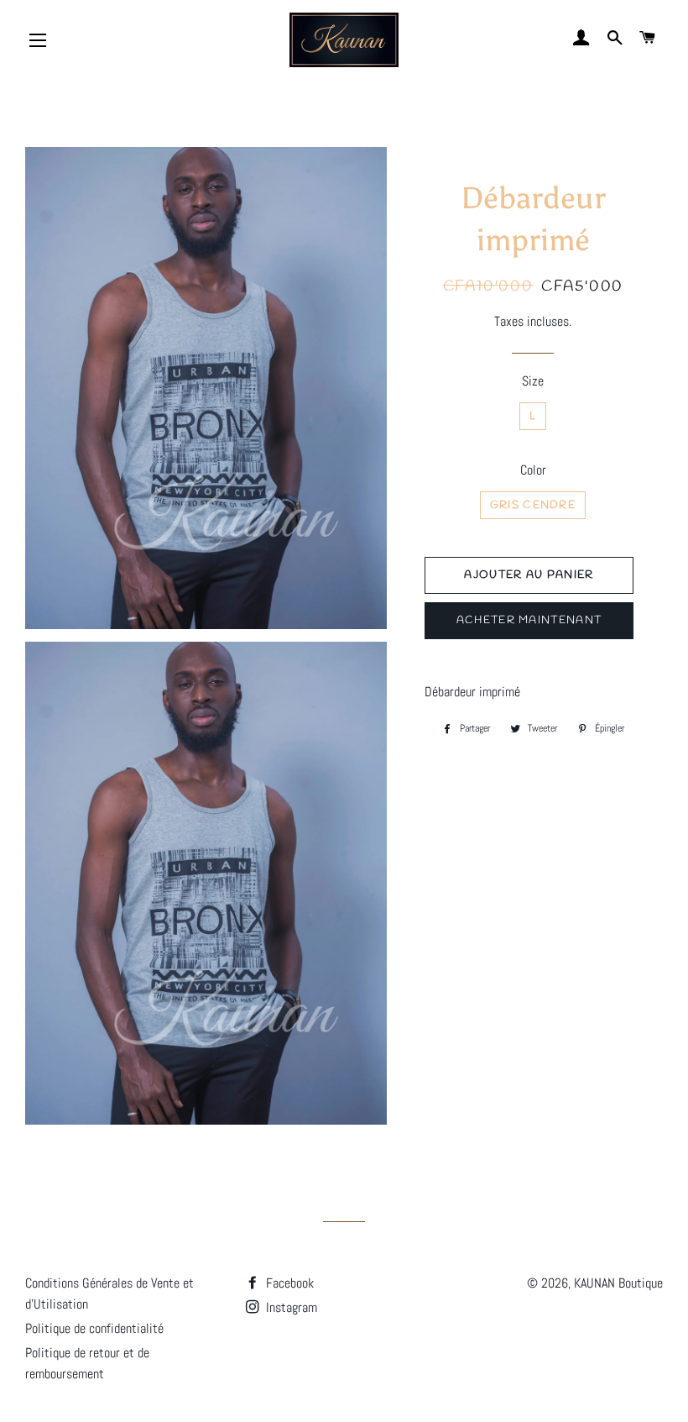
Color (533, 470)
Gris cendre (533, 505)
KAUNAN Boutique (618, 1283)
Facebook (288, 1283)
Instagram (290, 1307)
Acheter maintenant (529, 620)
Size (533, 381)
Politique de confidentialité (94, 1328)
